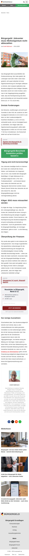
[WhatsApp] (20, 421)
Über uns (14, 554)
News (11, 5)
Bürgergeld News (14, 541)
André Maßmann (7, 46)
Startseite (3, 12)
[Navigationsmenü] (26, 2)
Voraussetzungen (14, 523)
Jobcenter (14, 548)
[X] (12, 421)
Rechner (4, 5)
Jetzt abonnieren (14, 308)
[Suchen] (24, 2)
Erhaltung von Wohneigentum (10, 351)
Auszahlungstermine (14, 533)
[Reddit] (16, 421)
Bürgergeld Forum (14, 545)
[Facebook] (9, 421)
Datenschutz (21, 554)
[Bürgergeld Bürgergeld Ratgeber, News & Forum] (6, 2)
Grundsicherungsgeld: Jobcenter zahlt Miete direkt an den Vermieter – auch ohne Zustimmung (14, 501)
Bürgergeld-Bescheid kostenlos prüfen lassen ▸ (14, 153)
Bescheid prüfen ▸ (22, 5)
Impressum (7, 554)
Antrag (15, 530)
